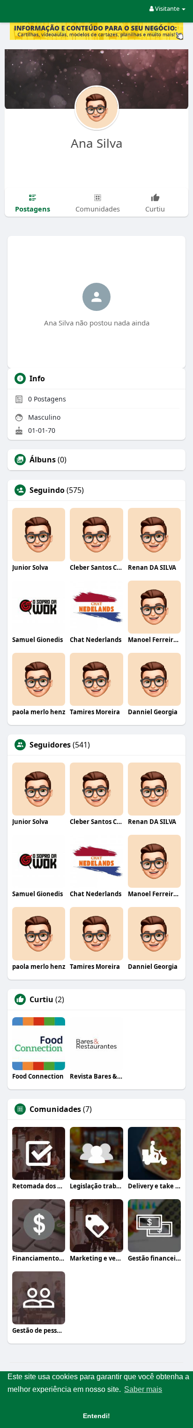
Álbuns (43, 459)
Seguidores (50, 744)
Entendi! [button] (96, 1416)
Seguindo (47, 490)
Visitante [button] (167, 8)
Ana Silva (97, 143)
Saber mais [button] (143, 1389)
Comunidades (55, 1109)
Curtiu (41, 999)
